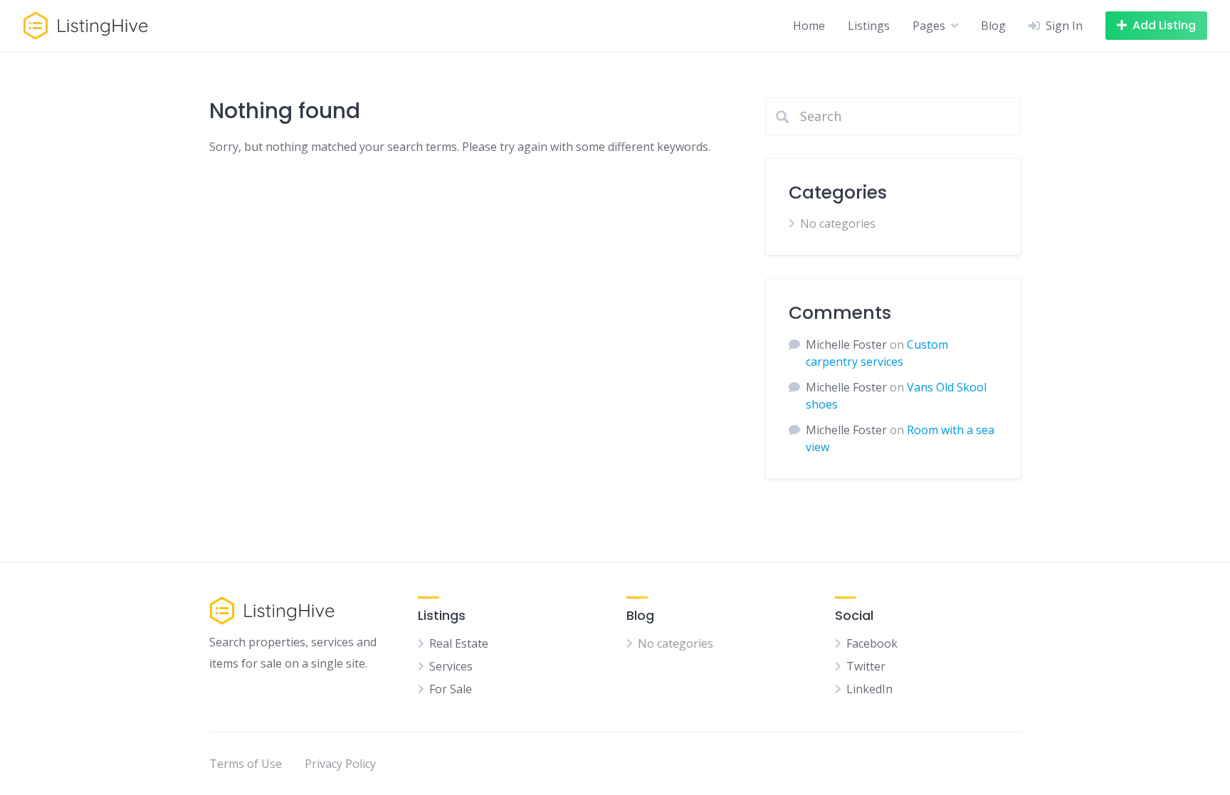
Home (809, 25)
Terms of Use (245, 764)
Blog (993, 25)
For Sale (450, 689)
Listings (869, 25)
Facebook (872, 643)
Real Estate (458, 643)
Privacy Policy (340, 764)
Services (451, 666)
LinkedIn (869, 689)
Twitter (865, 666)
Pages (929, 25)
